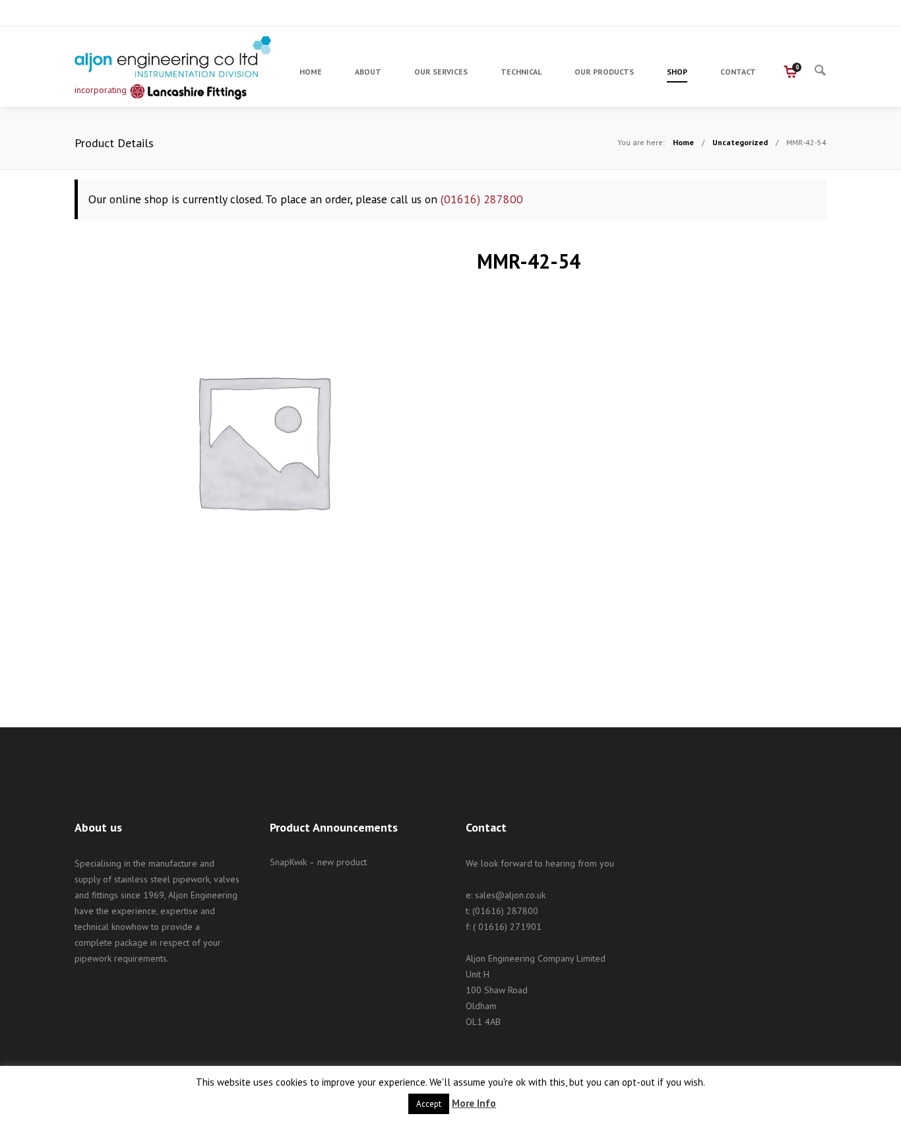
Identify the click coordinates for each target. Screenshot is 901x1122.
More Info (474, 1103)
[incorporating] (173, 56)
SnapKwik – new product (318, 862)
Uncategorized (740, 142)
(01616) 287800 (482, 199)
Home (683, 142)
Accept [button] (428, 1103)
